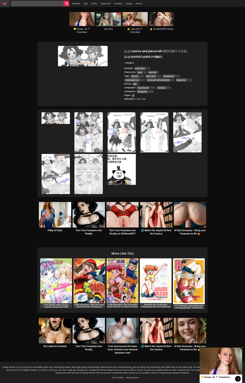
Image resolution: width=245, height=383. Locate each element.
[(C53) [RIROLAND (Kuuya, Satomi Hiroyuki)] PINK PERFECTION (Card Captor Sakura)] (56, 280)
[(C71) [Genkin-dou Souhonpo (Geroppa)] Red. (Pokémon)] (189, 281)
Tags (85, 3)
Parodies (118, 3)
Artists (94, 3)
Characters (106, 3)
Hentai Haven (132, 377)
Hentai (139, 3)
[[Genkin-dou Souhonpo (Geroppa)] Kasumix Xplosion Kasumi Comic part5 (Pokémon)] (156, 280)
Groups (129, 3)
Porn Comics (118, 377)
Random (76, 3)
